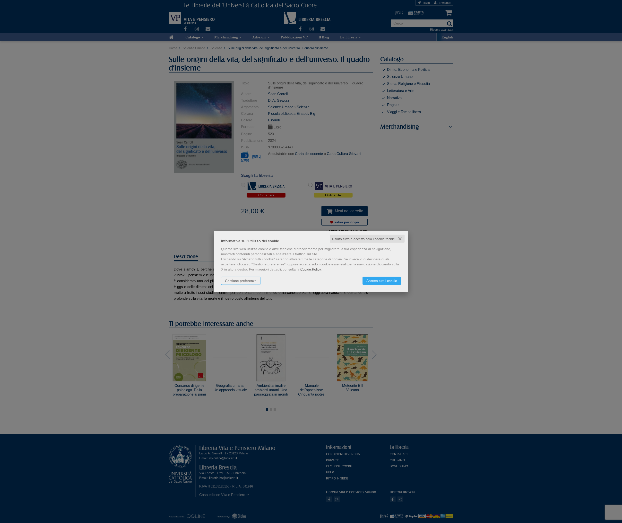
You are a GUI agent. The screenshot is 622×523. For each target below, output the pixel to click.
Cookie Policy (310, 269)
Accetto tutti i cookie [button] (381, 280)
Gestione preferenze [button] (241, 280)
